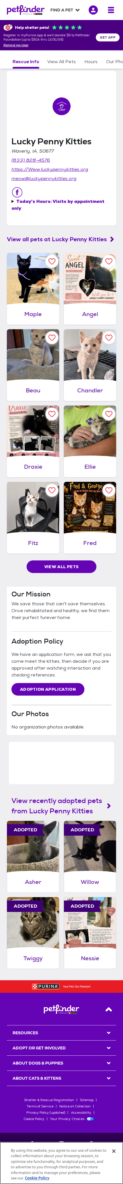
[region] (61, 1163)
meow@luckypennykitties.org (43, 178)
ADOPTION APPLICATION (48, 689)
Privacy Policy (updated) (45, 1112)
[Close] (114, 1151)
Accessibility (81, 1112)
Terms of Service (40, 1106)
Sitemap (87, 1100)
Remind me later (16, 45)
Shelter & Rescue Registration (49, 1100)
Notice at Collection (75, 1106)
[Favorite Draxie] (52, 414)
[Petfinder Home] (26, 10)
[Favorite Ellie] (109, 414)
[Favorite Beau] (52, 337)
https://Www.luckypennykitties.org (49, 169)
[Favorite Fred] (109, 490)
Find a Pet (61, 10)
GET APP (108, 37)
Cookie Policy (33, 1119)
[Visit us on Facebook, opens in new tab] (17, 192)
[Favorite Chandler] (109, 337)
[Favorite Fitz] (52, 490)
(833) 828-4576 (30, 160)
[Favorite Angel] (109, 261)
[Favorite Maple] (52, 261)
